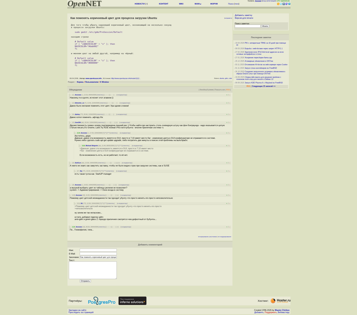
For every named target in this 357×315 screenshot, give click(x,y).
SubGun (78, 163)
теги (237, 4)
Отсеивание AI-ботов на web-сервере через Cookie (266, 65)
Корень (80, 82)
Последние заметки (261, 37)
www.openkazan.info (93, 78)
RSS (228, 90)
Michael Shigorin (92, 145)
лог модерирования (224, 236)
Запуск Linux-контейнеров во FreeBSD (261, 68)
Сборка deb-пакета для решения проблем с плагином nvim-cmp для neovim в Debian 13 (258, 78)
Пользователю (91, 82)
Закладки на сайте (77, 310)
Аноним (78, 95)
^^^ (108, 133)
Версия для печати (244, 18)
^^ (105, 133)
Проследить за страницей (80, 312)
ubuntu (221, 78)
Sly (81, 171)
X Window (104, 82)
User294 (78, 122)
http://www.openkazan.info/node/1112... (126, 78)
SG (82, 203)
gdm (226, 78)
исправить (228, 18)
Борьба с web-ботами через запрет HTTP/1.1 (264, 48)
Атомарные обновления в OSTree (259, 61)
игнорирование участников (207, 236)
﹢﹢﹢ (106, 95)
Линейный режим (206, 90)
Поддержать (271, 312)
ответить (100, 95)
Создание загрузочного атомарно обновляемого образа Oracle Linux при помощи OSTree (260, 72)
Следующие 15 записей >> (264, 86)
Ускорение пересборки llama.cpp (258, 58)
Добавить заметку (243, 15)
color (230, 78)
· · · (112, 95)
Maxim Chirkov (282, 310)
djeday (77, 114)
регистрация (271, 1)
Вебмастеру (284, 312)
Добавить (259, 312)
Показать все (220, 90)
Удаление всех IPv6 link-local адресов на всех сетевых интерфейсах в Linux (260, 53)
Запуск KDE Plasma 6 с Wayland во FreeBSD (264, 83)
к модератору (122, 95)
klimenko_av (79, 103)
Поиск (231, 4)
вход (264, 1)
